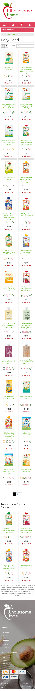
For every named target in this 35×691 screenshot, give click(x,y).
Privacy (23, 686)
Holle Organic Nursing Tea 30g (9, 178)
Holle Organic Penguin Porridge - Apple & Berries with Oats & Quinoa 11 (9, 216)
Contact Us (6, 648)
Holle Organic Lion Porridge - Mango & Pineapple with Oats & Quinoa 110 (9, 435)
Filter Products (8, 30)
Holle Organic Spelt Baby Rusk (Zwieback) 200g (9, 288)
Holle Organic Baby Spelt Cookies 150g (8, 397)
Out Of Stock (9, 412)
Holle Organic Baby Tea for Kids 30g (26, 397)
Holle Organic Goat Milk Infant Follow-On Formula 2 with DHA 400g (8, 107)
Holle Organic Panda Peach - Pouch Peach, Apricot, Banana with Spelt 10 (26, 180)
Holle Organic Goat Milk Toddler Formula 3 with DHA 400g (8, 142)
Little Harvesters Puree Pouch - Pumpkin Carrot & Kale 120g (26, 361)
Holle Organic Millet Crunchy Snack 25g (26, 434)
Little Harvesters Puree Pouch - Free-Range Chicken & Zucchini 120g (26, 326)
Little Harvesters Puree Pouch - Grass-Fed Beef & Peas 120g (8, 361)
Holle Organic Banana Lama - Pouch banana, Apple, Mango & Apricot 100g (26, 70)
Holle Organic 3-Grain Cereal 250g (8, 68)
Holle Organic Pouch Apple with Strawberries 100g (26, 215)
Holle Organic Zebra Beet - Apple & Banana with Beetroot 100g (26, 288)
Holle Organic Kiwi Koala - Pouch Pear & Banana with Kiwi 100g (26, 142)
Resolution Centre (8, 635)
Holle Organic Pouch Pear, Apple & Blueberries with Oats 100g (26, 253)
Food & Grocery (7, 663)
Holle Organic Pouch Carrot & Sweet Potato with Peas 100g (9, 252)
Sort (14, 45)
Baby (4, 657)
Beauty (5, 660)
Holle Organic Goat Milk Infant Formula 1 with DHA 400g (26, 106)
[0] (21, 25)
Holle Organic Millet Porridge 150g (26, 470)
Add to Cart (9, 83)
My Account (6, 632)
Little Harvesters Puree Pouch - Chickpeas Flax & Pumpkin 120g (8, 325)
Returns (29, 686)
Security (24, 689)
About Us (5, 644)
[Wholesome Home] (17, 10)
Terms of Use (24, 684)
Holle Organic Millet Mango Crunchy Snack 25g (9, 471)
